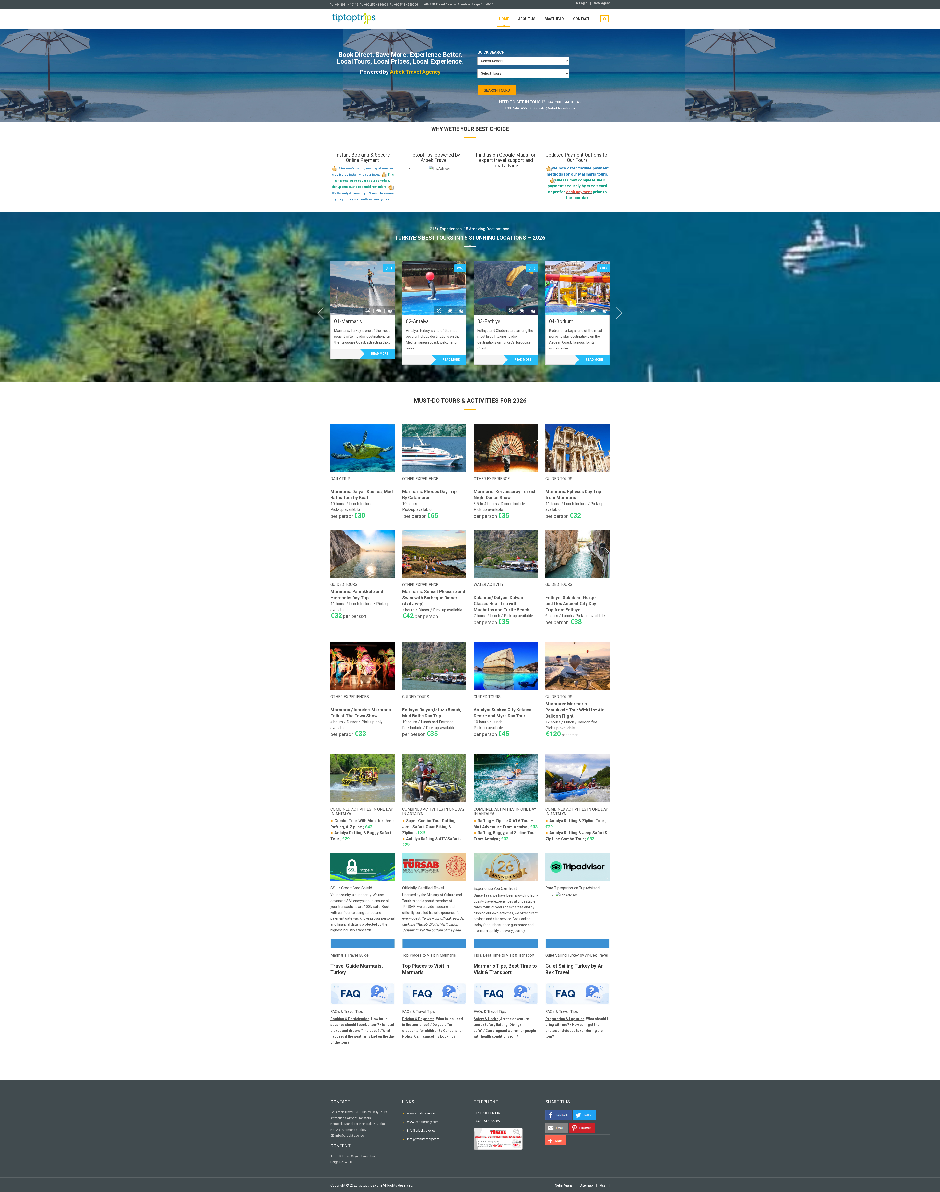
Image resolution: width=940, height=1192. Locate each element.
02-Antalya (417, 321)
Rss (603, 1185)
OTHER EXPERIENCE (420, 478)
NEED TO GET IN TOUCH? (540, 104)
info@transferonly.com (423, 1139)
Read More (379, 353)
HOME (504, 19)
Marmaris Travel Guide (349, 955)
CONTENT (340, 1145)
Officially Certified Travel (423, 888)
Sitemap (586, 1185)
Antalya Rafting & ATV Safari (430, 838)
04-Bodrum (561, 321)
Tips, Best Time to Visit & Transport (504, 955)
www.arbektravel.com (422, 1113)
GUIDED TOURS (558, 478)
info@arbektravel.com (351, 1135)
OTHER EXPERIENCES (349, 696)
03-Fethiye (488, 321)
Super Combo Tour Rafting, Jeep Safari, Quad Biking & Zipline (429, 827)
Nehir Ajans (564, 1185)
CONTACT (581, 19)
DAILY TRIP (340, 478)
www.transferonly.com (423, 1122)
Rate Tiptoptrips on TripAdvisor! (572, 888)
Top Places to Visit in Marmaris (429, 955)
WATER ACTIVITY (489, 584)
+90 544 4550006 (487, 1121)
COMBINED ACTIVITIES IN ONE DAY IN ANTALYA (361, 811)
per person (561, 735)
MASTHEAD (554, 19)
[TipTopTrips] (353, 18)
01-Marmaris (348, 321)
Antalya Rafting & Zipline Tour (574, 821)
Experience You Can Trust (495, 888)
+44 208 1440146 (487, 1113)
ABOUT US (526, 19)
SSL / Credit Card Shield (351, 888)
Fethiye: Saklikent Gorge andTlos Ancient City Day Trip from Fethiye (570, 603)
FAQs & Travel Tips (346, 1011)
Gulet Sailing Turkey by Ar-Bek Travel (576, 955)
